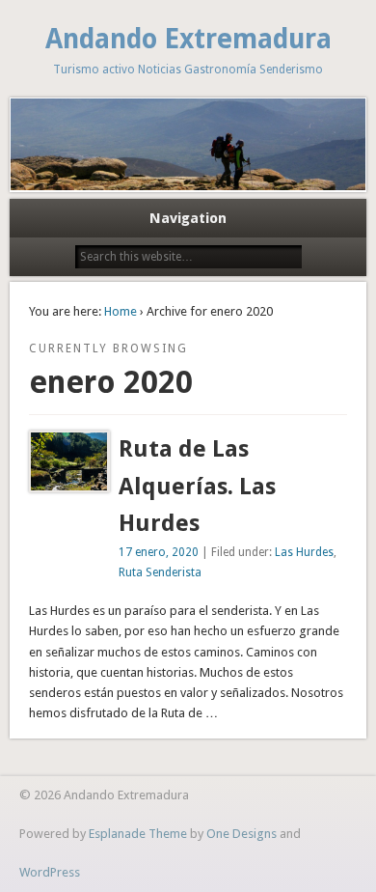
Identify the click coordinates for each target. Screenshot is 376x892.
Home (120, 311)
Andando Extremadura (188, 39)
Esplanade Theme (138, 833)
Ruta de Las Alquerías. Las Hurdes (197, 486)
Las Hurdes (304, 552)
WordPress (49, 872)
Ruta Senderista (160, 572)
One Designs (241, 833)
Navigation (188, 218)
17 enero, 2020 (159, 552)
